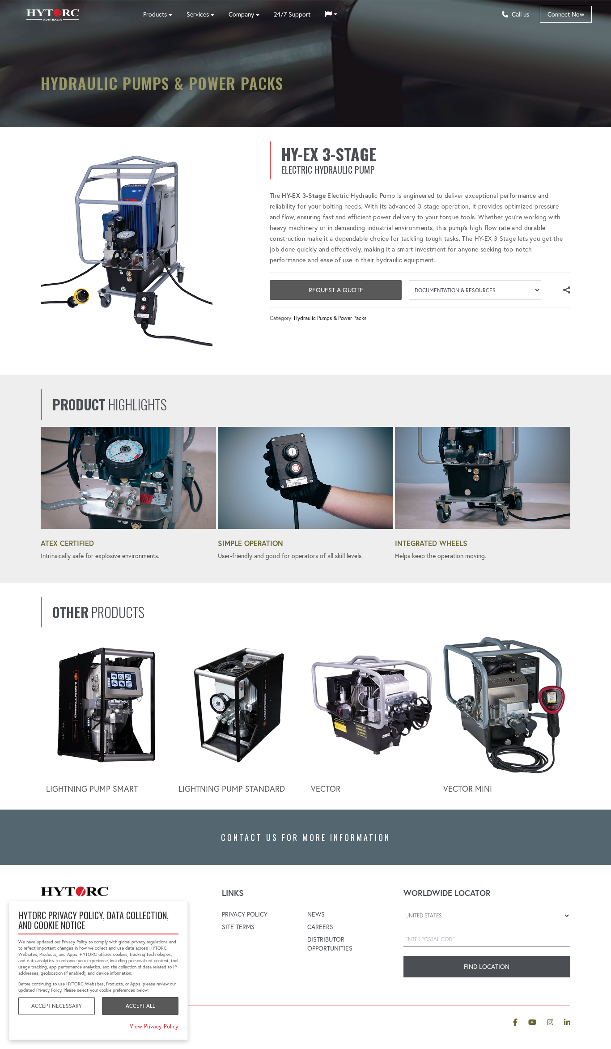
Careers (320, 927)
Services (198, 14)
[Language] (331, 14)
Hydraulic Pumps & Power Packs (330, 318)
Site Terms (238, 927)
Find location (486, 967)
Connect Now (565, 14)
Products (155, 14)
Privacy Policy (244, 914)
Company (241, 14)
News (316, 914)
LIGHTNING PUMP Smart (92, 789)
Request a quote (336, 290)
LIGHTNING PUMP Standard (231, 789)
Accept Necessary (56, 1005)
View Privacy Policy (154, 1026)
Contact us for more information (305, 837)
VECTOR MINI (467, 789)
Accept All (140, 1005)
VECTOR (325, 789)
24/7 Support (292, 14)
